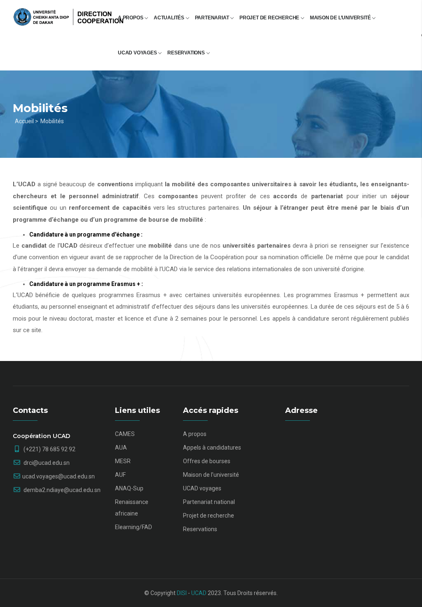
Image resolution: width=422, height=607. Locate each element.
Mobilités (52, 121)
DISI (182, 593)
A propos (131, 18)
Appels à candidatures (212, 447)
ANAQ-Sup (129, 488)
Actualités (169, 18)
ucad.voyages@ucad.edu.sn (58, 476)
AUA (121, 447)
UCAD (198, 593)
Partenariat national (209, 502)
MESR (123, 461)
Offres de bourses (206, 461)
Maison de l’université (341, 18)
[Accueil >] (68, 13)
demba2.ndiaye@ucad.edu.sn (61, 490)
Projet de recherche (269, 18)
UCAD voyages (138, 53)
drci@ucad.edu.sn (46, 462)
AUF (120, 474)
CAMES (125, 434)
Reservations (186, 53)
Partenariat (212, 18)
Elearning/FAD (133, 527)
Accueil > (26, 121)
